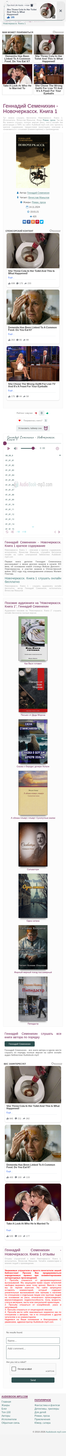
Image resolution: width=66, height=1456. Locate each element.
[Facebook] (29, 222)
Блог (4, 1408)
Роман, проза (49, 120)
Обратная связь (11, 1423)
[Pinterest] (37, 222)
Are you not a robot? (16, 1362)
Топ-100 (6, 1412)
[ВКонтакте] (24, 222)
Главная (6, 1401)
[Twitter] (41, 222)
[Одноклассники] (33, 222)
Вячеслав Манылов (38, 197)
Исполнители (9, 1419)
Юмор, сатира (42, 1423)
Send (33, 1380)
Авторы (6, 1416)
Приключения (42, 1419)
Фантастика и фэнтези (47, 1405)
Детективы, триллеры (47, 1408)
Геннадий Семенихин (38, 192)
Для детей (40, 1412)
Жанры (6, 1405)
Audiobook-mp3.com (56, 1432)
